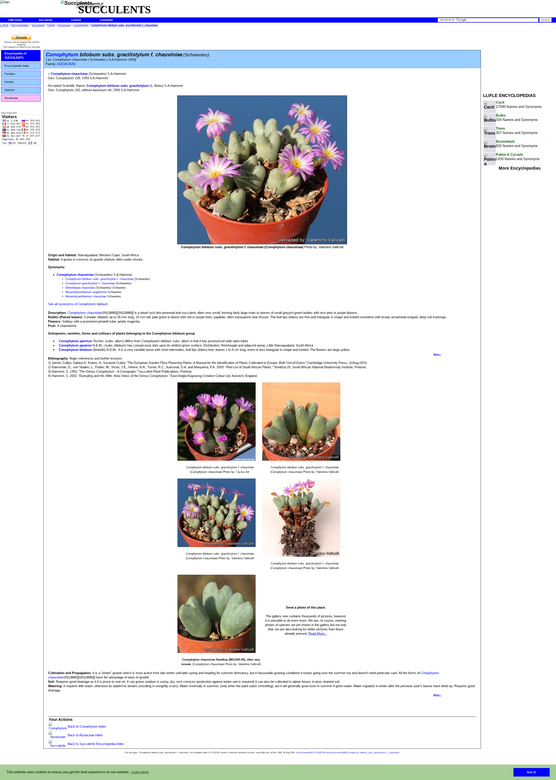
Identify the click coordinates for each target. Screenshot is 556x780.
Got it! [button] (531, 772)
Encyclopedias (20, 25)
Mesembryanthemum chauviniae (85, 296)
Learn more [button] (140, 772)
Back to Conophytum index (87, 726)
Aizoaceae (64, 25)
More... (437, 354)
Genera (9, 82)
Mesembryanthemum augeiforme (86, 292)
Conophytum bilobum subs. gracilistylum (117, 85)
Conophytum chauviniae (75, 274)
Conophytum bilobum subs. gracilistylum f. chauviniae (124, 25)
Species (10, 90)
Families (10, 73)
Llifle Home (15, 20)
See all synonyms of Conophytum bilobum (78, 304)
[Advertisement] (519, 58)
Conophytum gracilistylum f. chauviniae (90, 283)
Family (51, 25)
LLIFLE (4, 25)
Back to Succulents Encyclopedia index (96, 744)
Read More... (317, 633)
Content (76, 20)
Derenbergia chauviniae (80, 287)
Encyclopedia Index (17, 65)
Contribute (106, 20)
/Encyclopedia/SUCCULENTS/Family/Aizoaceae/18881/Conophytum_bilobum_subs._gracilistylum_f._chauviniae (348, 753)
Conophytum (80, 25)
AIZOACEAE (66, 64)
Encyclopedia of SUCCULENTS (15, 55)
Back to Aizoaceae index (85, 735)
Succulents (46, 20)
